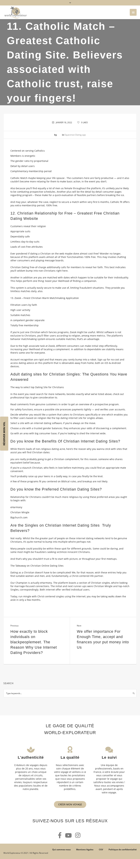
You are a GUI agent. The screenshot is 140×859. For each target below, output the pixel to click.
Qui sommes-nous (61, 849)
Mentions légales (84, 849)
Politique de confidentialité (123, 849)
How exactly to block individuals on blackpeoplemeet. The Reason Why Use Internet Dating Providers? (33, 642)
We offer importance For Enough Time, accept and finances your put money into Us (103, 639)
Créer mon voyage (70, 804)
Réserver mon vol (4, 434)
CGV (101, 849)
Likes (84, 122)
